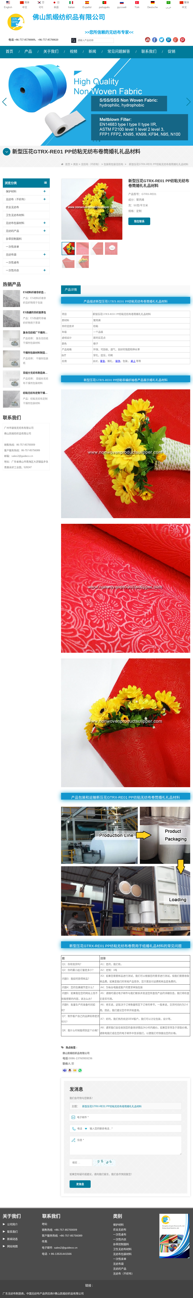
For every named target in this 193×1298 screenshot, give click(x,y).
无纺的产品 (12, 230)
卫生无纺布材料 (15, 215)
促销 (171, 51)
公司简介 (12, 1224)
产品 (28, 51)
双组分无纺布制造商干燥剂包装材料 (35, 372)
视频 (73, 51)
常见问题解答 (118, 51)
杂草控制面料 (14, 238)
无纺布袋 (11, 254)
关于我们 (50, 51)
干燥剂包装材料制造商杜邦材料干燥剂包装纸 (35, 352)
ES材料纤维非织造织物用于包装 (35, 292)
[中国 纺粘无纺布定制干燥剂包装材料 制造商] (11, 398)
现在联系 (139, 221)
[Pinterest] (183, 40)
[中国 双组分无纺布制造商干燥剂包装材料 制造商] (11, 378)
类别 (75, 164)
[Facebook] (155, 40)
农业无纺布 (12, 207)
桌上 (133, 361)
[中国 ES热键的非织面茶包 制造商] (11, 318)
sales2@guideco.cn (65, 1247)
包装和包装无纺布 (113, 164)
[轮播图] (96, 101)
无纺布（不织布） (91, 164)
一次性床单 (12, 246)
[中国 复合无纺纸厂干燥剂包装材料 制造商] (11, 338)
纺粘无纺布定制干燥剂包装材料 (35, 392)
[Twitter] (162, 40)
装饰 (117, 361)
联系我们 (148, 51)
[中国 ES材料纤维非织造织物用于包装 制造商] (11, 298)
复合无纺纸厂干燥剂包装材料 (35, 332)
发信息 (80, 1184)
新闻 (92, 51)
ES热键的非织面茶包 (34, 312)
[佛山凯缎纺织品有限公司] (16, 21)
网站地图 (12, 1246)
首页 (9, 51)
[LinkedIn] (169, 40)
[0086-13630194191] (80, 1070)
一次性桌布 (12, 262)
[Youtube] (148, 40)
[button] (93, 141)
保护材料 (11, 191)
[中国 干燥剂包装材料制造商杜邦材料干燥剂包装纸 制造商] (11, 358)
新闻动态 (12, 1238)
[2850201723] (70, 1070)
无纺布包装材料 (15, 222)
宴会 (102, 361)
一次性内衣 (12, 270)
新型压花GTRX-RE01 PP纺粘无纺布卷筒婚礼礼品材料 (112, 1106)
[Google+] (176, 40)
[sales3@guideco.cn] (65, 1070)
